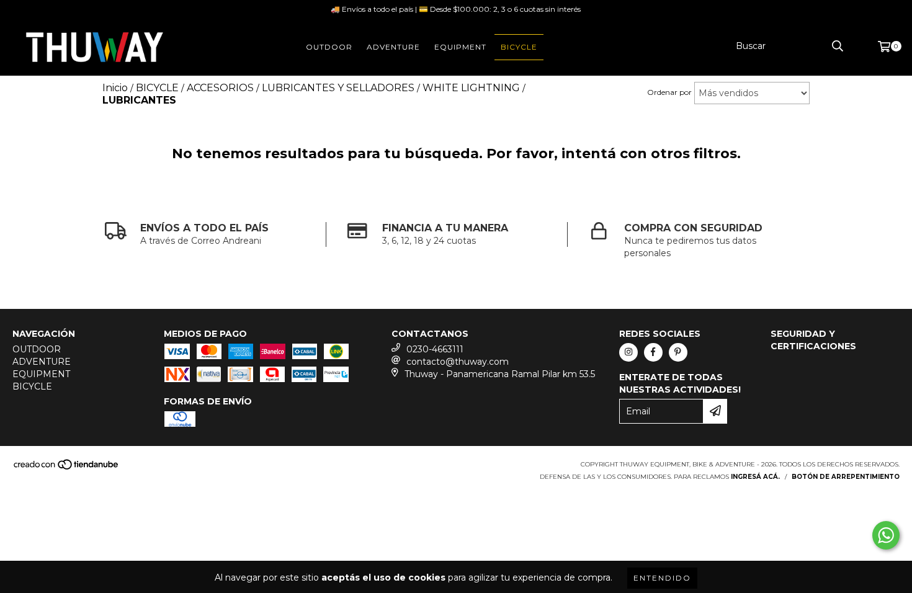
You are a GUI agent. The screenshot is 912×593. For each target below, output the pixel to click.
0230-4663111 (434, 349)
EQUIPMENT (460, 46)
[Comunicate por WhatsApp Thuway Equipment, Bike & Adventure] (886, 535)
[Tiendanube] (66, 468)
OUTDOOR (329, 46)
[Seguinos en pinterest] (678, 352)
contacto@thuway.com (457, 361)
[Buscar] (837, 46)
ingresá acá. (755, 477)
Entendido (662, 577)
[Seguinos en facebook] (653, 352)
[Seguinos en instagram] (628, 352)
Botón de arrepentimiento (846, 477)
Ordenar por (669, 92)
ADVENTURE (393, 46)
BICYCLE (519, 46)
